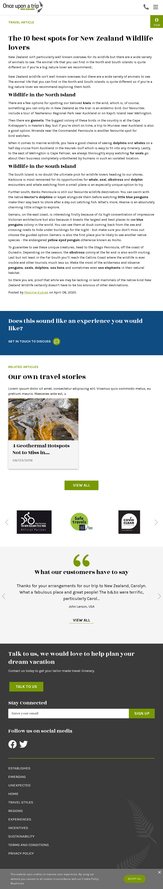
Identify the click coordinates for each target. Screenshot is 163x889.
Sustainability (21, 836)
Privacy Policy (21, 853)
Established (19, 768)
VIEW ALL (81, 620)
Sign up (141, 713)
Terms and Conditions (28, 845)
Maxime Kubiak (36, 292)
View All (81, 485)
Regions (15, 811)
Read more (17, 883)
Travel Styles (20, 802)
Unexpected (19, 785)
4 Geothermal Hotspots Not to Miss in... (41, 449)
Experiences (19, 819)
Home (13, 794)
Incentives (18, 828)
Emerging (17, 776)
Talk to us (26, 686)
